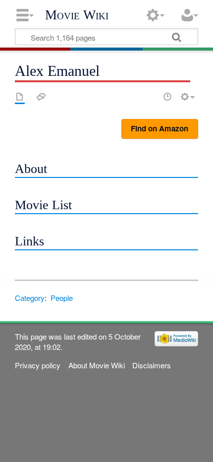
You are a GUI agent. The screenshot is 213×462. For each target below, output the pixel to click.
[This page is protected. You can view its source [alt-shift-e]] (150, 97)
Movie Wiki (76, 14)
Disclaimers (151, 365)
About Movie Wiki (96, 365)
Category (30, 297)
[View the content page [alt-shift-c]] (20, 97)
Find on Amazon (159, 128)
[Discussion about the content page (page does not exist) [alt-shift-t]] (41, 97)
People (62, 297)
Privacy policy (37, 365)
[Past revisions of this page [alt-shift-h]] (167, 97)
